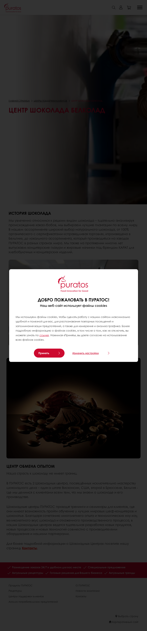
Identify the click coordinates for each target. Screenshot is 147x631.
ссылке (44, 335)
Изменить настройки (85, 353)
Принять (43, 353)
